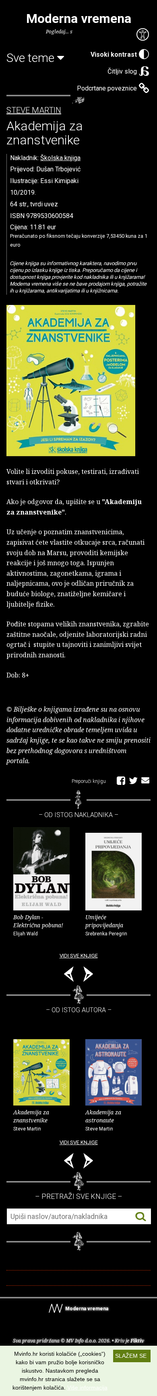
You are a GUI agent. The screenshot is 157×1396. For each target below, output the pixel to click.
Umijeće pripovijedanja (106, 925)
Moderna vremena (78, 18)
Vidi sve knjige (79, 956)
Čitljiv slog (122, 71)
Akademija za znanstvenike (31, 1120)
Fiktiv (137, 1340)
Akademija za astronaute (103, 1120)
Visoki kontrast (114, 54)
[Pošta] (145, 780)
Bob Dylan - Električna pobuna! (38, 925)
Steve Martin (33, 110)
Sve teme (31, 58)
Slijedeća (88, 975)
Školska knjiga (60, 158)
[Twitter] (133, 780)
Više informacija (87, 1387)
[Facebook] (121, 780)
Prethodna (69, 975)
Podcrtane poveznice (107, 88)
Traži (141, 1217)
